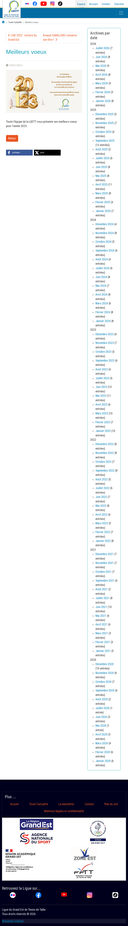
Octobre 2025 (104, 132)
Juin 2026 (101, 57)
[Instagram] (52, 3)
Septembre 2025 (105, 140)
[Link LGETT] (3, 22)
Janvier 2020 (103, 761)
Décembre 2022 (105, 444)
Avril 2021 (102, 624)
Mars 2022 (102, 523)
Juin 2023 (101, 387)
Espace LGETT (81, 6)
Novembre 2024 (105, 233)
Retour (12, 138)
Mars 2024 (102, 303)
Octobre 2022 (104, 461)
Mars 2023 (102, 413)
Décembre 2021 (105, 554)
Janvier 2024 (103, 321)
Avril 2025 (102, 184)
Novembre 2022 (105, 453)
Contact (106, 4)
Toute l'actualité (38, 804)
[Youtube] (43, 3)
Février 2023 (103, 422)
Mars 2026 (102, 83)
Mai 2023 (101, 395)
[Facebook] (35, 3)
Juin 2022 (101, 497)
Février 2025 (103, 202)
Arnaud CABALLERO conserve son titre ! (60, 37)
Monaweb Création (13, 921)
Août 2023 (102, 369)
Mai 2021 (101, 615)
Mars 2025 (102, 193)
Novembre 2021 (105, 563)
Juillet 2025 (103, 158)
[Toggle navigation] (121, 13)
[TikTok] (60, 3)
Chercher (119, 4)
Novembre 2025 (105, 123)
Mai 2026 (101, 66)
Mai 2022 (101, 505)
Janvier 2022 (103, 541)
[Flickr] (27, 3)
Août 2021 (102, 589)
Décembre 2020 (105, 664)
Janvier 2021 (103, 651)
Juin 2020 (101, 717)
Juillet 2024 (103, 268)
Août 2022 (102, 479)
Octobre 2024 (104, 241)
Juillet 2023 (103, 378)
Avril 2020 (102, 734)
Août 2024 (102, 259)
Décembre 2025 (105, 114)
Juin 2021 (101, 607)
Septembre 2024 (105, 250)
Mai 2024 (101, 285)
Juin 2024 (101, 277)
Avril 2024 (102, 294)
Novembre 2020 (105, 673)
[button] (19, 153)
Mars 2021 (102, 633)
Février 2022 (103, 532)
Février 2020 (103, 752)
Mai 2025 (101, 176)
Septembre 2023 (105, 360)
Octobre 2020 (104, 681)
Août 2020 (102, 699)
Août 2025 (102, 149)
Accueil (93, 4)
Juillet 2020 (103, 708)
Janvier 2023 (103, 431)
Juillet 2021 (103, 598)
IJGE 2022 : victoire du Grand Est (22, 37)
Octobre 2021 (104, 571)
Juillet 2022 (103, 488)
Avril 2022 (102, 514)
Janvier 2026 (103, 101)
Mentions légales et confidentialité (64, 811)
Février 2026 (103, 92)
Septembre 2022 (105, 470)
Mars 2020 (102, 743)
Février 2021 (103, 642)
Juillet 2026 (103, 48)
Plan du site (111, 804)
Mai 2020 (101, 725)
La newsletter (66, 804)
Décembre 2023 (105, 334)
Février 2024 (103, 312)
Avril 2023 (102, 404)
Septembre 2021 (105, 580)
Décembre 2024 (105, 224)
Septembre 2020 (105, 690)
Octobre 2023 (104, 351)
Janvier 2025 (103, 211)
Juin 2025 (101, 167)
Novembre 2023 (105, 343)
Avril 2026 (102, 74)
